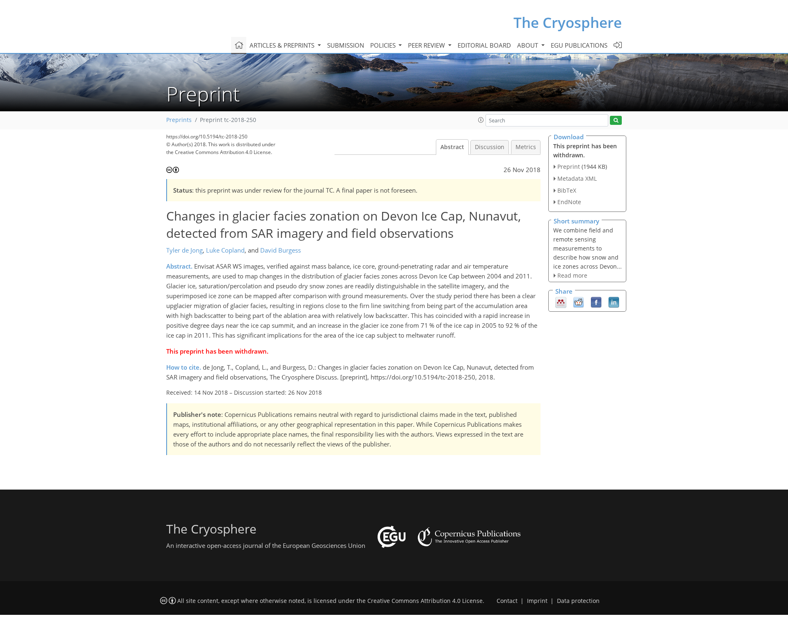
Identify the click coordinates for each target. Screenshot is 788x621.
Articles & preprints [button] (283, 45)
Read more (572, 275)
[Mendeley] (560, 302)
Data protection (578, 601)
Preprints (179, 120)
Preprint (568, 166)
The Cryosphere (567, 22)
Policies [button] (383, 45)
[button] (481, 120)
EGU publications (579, 45)
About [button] (528, 45)
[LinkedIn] (613, 302)
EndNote (569, 202)
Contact (507, 601)
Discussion (489, 147)
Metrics (525, 147)
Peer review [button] (427, 45)
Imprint (537, 601)
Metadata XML (577, 178)
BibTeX (566, 190)
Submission (345, 45)
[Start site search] (616, 120)
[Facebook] (596, 302)
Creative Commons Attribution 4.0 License (425, 601)
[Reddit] (578, 302)
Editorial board (484, 45)
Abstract (452, 147)
